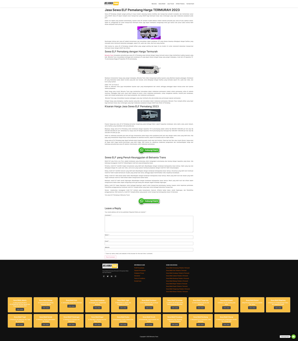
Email (107, 241)
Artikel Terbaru (180, 3)
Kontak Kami (190, 3)
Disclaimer (137, 275)
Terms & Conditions (139, 278)
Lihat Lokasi (20, 309)
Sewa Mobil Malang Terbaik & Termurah (177, 281)
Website (107, 247)
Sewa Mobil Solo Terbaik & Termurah (176, 270)
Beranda (154, 3)
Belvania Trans (109, 55)
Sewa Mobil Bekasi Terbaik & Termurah (177, 291)
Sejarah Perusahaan (140, 270)
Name (107, 234)
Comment (108, 215)
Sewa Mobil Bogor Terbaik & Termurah (176, 283)
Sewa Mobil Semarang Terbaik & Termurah (178, 268)
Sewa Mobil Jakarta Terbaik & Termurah (177, 275)
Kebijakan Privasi (139, 273)
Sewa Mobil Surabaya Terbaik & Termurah (177, 273)
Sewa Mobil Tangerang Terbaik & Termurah (178, 289)
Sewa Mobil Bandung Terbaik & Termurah (177, 278)
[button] (293, 336)
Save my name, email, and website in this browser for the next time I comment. (129, 253)
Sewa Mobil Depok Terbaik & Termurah (177, 286)
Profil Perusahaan (139, 268)
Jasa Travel (170, 3)
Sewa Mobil (162, 3)
